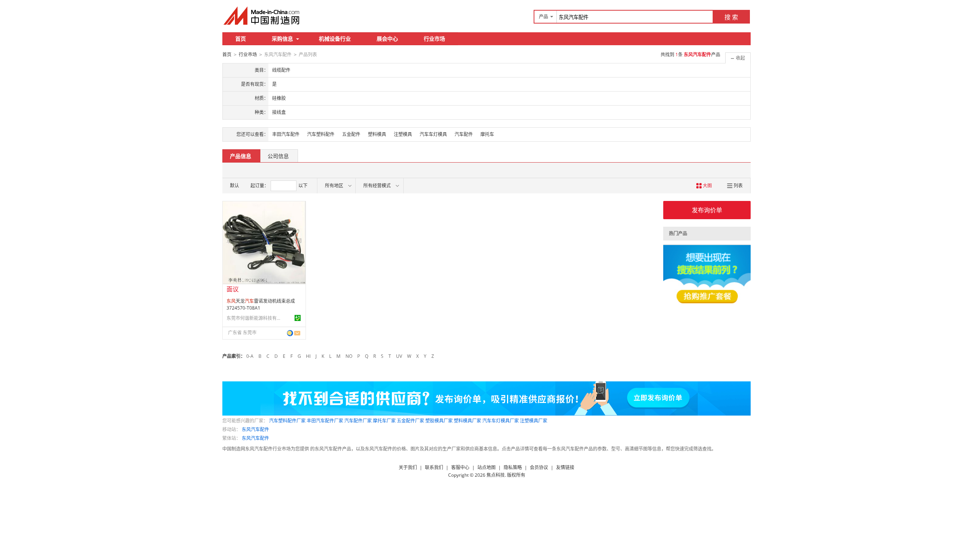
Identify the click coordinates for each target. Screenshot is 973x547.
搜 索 (731, 17)
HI (308, 356)
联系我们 (434, 467)
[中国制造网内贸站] (262, 15)
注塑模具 (403, 134)
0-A (250, 356)
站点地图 (486, 467)
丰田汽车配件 (286, 134)
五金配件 (351, 134)
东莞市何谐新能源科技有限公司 (255, 318)
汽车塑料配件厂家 (287, 420)
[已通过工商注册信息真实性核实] (298, 318)
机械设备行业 (335, 38)
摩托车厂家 (384, 420)
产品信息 (240, 156)
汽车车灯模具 (433, 134)
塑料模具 (377, 134)
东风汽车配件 (255, 429)
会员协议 (539, 467)
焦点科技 (495, 475)
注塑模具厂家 (533, 420)
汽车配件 (464, 134)
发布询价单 (707, 210)
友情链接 (565, 467)
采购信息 (282, 38)
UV (399, 356)
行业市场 (434, 38)
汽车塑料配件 (320, 134)
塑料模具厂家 (467, 420)
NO (348, 356)
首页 (240, 38)
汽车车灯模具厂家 (500, 420)
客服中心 (460, 467)
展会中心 (387, 38)
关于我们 (408, 467)
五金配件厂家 (410, 420)
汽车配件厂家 (358, 420)
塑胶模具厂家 (439, 420)
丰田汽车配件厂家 (325, 420)
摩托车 (487, 134)
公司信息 (278, 156)
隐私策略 (513, 467)
